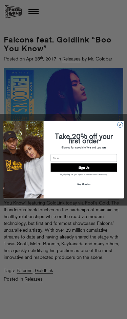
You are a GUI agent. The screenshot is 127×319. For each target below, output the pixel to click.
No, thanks (83, 184)
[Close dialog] (120, 124)
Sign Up (83, 167)
